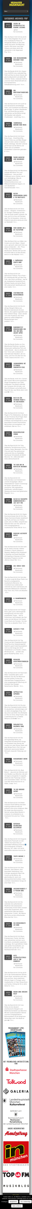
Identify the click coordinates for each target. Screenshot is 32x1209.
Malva (18, 294)
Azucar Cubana (18, 433)
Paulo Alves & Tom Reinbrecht (19, 958)
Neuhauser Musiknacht (18, 63)
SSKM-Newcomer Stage (20, 59)
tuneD (20, 91)
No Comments (17, 32)
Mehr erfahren (17, 1206)
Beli (16, 30)
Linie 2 (19, 856)
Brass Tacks (19, 566)
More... (10, 52)
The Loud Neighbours (18, 158)
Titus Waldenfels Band (18, 725)
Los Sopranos (18, 693)
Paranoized (19, 598)
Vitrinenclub (20, 660)
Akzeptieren (13, 1201)
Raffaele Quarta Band (18, 261)
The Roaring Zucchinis (19, 26)
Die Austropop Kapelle (20, 534)
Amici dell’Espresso (17, 826)
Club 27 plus (18, 629)
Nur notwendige (25, 1201)
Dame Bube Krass (19, 124)
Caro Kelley (20, 993)
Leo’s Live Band (19, 924)
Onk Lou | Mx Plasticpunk (19, 229)
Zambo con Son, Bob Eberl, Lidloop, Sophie (19, 330)
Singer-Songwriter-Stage (19, 365)
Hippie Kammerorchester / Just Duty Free (20, 501)
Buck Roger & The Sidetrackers (19, 400)
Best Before (20, 759)
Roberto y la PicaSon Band (20, 890)
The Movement (20, 466)
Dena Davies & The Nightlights (20, 195)
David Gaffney (18, 790)
